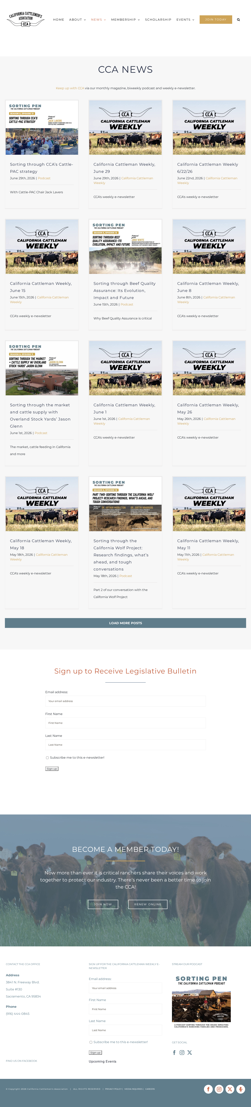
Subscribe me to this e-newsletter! (76, 757)
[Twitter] (189, 1052)
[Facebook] (174, 1052)
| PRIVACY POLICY (112, 1089)
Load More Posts (125, 623)
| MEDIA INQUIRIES (132, 1089)
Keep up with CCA (70, 88)
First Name (54, 714)
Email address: (56, 692)
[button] (238, 19)
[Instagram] (182, 1052)
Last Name (53, 736)
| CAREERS (149, 1089)
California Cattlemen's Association (47, 1089)
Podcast (44, 178)
